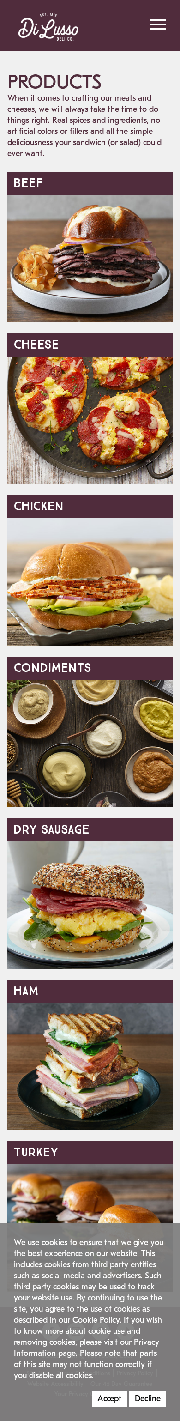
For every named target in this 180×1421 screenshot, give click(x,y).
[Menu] (158, 24)
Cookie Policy (96, 1320)
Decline (148, 1398)
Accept (109, 1398)
